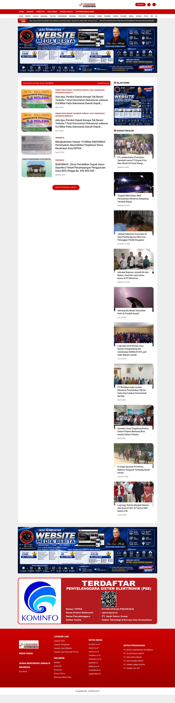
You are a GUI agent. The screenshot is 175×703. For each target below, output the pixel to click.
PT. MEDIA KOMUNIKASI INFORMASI (138, 650)
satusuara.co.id (95, 659)
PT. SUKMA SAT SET (132, 668)
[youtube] (28, 4)
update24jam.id (95, 674)
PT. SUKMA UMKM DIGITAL (134, 665)
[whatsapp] (26, 658)
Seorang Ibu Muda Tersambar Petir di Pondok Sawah (132, 312)
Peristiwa (82, 16)
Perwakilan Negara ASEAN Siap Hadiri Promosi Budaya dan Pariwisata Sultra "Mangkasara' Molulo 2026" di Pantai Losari (41, 20)
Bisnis (99, 16)
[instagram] (25, 4)
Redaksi (30, 12)
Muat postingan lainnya (66, 187)
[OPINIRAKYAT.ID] (87, 8)
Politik (52, 16)
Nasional (44, 16)
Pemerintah (62, 16)
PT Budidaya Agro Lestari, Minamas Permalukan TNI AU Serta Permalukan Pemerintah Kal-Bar (132, 391)
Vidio (157, 16)
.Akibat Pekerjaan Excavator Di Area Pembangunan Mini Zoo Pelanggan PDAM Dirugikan (132, 237)
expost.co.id (93, 648)
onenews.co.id (94, 655)
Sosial (131, 16)
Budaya (139, 16)
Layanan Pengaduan (62, 644)
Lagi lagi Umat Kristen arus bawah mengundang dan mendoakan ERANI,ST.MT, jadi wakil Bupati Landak (132, 350)
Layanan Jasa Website (63, 648)
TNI (151, 16)
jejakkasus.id (94, 666)
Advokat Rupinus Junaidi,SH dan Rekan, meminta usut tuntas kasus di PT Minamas (133, 275)
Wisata (115, 16)
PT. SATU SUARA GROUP (133, 661)
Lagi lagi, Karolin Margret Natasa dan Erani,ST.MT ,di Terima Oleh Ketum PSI (133, 508)
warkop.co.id (94, 652)
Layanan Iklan (59, 641)
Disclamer (58, 670)
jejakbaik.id (93, 663)
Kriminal (72, 16)
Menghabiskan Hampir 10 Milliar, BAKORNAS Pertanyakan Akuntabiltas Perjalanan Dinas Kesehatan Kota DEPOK (80, 145)
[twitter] (21, 4)
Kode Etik (40, 12)
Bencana (91, 16)
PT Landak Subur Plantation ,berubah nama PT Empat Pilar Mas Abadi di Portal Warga (132, 160)
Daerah (35, 16)
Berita (27, 16)
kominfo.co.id (94, 644)
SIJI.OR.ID (23, 671)
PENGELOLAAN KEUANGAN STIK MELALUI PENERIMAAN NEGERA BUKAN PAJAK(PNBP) (107, 20)
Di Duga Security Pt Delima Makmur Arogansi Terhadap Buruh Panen (134, 469)
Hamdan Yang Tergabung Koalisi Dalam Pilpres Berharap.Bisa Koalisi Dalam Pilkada (133, 431)
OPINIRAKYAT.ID (94, 691)
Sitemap (140, 4)
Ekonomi (107, 16)
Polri (146, 16)
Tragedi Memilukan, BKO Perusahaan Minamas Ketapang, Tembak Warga (133, 198)
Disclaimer (52, 12)
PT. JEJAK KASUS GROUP (134, 653)
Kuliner (124, 16)
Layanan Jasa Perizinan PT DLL (66, 652)
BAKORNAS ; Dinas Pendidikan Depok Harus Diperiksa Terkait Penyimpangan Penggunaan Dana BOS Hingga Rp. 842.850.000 (80, 167)
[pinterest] (29, 658)
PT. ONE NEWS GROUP (133, 657)
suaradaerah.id (94, 670)
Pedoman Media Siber (85, 12)
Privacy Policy (66, 12)
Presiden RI (59, 138)
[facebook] (18, 4)
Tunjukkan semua (103, 83)
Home (21, 12)
